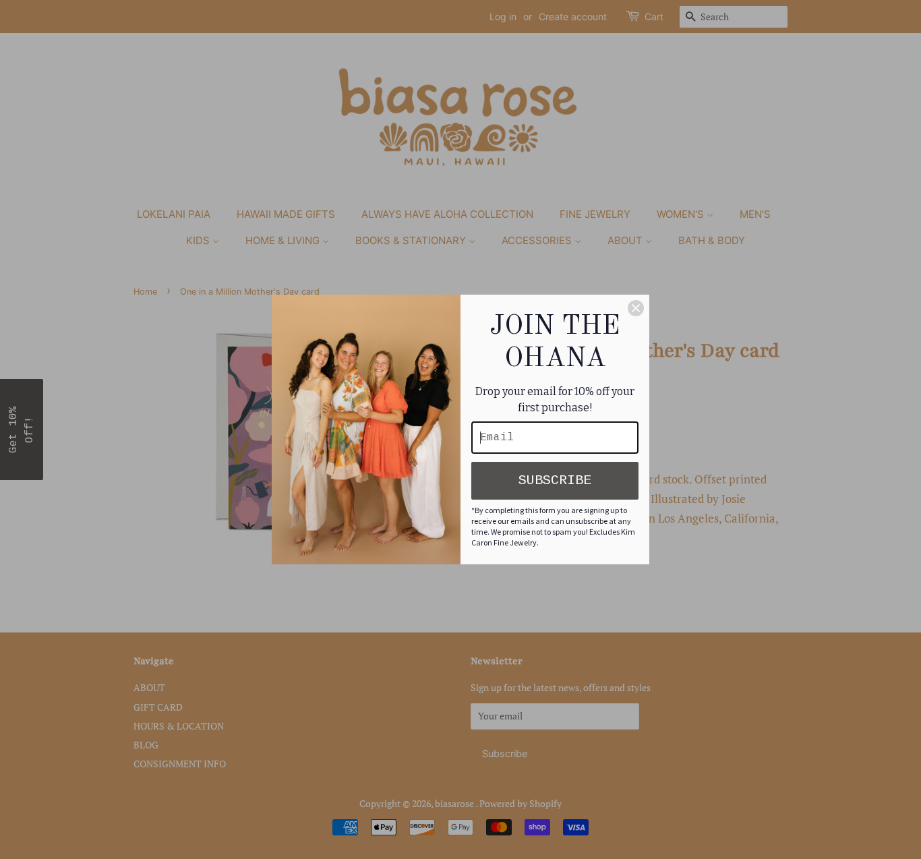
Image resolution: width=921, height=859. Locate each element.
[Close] (636, 308)
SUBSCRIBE (554, 480)
